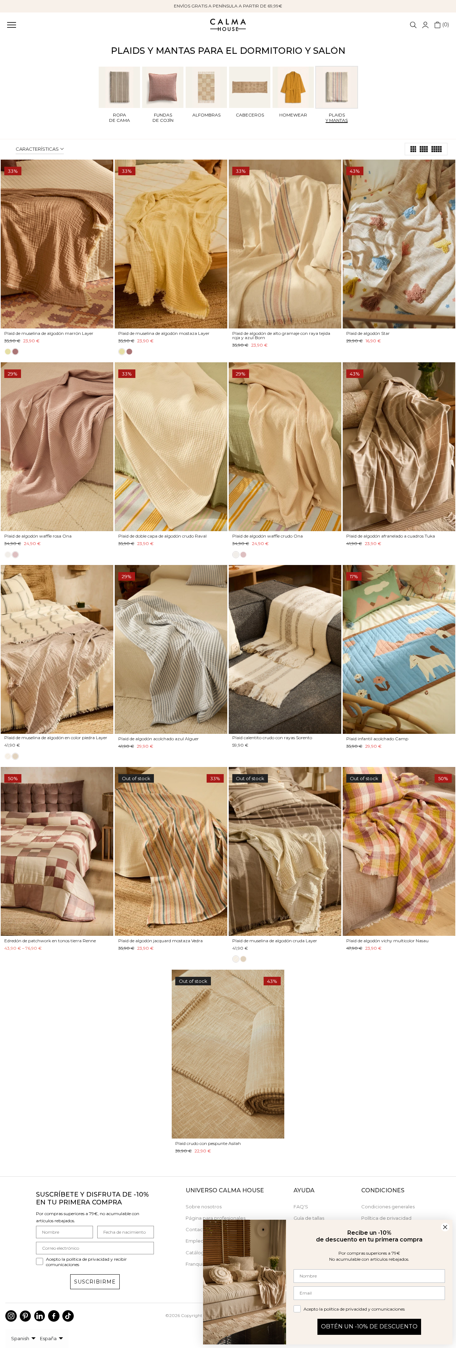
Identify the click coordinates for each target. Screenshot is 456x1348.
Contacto (197, 1229)
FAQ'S (301, 1206)
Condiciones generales (388, 1206)
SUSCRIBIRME (95, 1282)
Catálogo (196, 1252)
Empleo (195, 1241)
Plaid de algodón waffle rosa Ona (38, 536)
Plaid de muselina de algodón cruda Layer (274, 940)
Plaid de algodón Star (368, 333)
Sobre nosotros (204, 1206)
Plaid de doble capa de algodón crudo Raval (162, 536)
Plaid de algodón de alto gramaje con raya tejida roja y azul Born (281, 335)
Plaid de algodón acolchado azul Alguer (158, 738)
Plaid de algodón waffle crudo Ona (267, 536)
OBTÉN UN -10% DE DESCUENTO (369, 1326)
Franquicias (199, 1264)
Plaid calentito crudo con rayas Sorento (272, 737)
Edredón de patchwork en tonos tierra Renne (50, 940)
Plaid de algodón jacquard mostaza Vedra (160, 940)
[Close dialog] (445, 1227)
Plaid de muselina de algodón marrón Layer (48, 333)
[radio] (7, 351)
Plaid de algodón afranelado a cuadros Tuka (390, 536)
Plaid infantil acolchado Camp (377, 738)
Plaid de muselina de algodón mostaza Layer (163, 333)
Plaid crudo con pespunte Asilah (208, 1143)
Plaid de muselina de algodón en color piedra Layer (55, 737)
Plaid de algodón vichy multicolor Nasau (387, 940)
